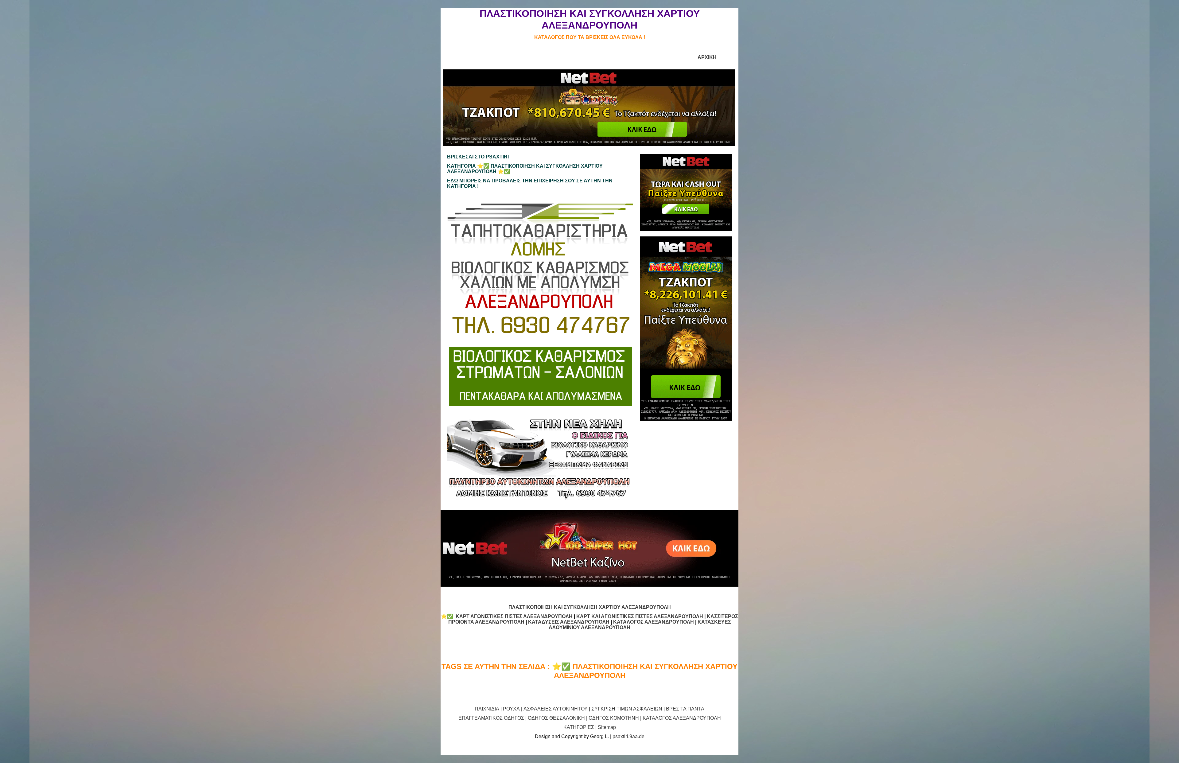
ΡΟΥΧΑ (511, 708)
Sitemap (607, 727)
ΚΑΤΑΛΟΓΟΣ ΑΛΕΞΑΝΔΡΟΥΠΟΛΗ (653, 622)
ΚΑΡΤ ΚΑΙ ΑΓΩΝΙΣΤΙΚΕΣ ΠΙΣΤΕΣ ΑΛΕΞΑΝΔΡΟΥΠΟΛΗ (639, 616)
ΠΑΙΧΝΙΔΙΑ (487, 708)
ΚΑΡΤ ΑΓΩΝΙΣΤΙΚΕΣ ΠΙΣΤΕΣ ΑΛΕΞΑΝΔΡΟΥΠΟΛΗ (514, 616)
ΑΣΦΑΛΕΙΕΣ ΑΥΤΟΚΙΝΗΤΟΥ (555, 708)
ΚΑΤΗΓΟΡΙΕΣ (578, 727)
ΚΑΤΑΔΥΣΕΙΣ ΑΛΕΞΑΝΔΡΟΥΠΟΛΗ (568, 622)
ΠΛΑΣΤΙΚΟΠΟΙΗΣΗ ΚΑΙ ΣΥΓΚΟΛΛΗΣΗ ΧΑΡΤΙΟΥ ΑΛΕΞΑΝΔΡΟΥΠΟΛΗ (589, 607)
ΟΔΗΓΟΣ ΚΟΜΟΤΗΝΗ (614, 718)
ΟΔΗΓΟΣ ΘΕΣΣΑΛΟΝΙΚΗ (556, 718)
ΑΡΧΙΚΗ (707, 57)
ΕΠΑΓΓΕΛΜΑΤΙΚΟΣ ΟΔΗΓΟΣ (491, 718)
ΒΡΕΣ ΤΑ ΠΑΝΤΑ (685, 708)
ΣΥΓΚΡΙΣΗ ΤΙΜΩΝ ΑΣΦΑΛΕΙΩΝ (626, 708)
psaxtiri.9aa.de (628, 736)
